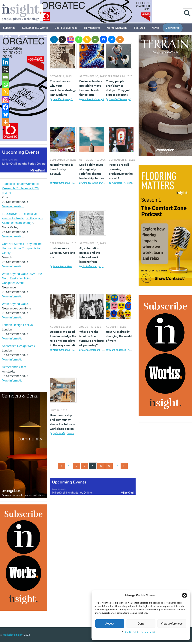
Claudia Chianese (118, 99)
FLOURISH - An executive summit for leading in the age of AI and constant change (22, 218)
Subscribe (9, 27)
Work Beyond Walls (15, 304)
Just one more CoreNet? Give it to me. (62, 252)
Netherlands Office (14, 367)
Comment (75, 99)
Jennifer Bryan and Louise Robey (99, 182)
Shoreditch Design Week (18, 346)
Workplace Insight (13, 634)
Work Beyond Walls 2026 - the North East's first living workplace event (22, 278)
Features (139, 27)
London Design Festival (18, 325)
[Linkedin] (5, 62)
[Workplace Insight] (21, 12)
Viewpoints (173, 27)
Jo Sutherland (89, 266)
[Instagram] (5, 99)
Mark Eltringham (61, 182)
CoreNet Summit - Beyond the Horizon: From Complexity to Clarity (22, 248)
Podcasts (24, 36)
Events (7, 36)
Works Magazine (116, 27)
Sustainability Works (35, 27)
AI (125, 182)
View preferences (172, 623)
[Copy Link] (87, 39)
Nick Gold (117, 182)
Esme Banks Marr (62, 266)
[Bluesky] (112, 39)
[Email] (95, 39)
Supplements (45, 36)
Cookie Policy (132, 632)
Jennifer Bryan (61, 99)
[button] (184, 595)
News (155, 27)
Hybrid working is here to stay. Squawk (61, 169)
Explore (64, 36)
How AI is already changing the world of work (119, 336)
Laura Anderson (117, 349)
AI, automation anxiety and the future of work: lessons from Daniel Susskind (90, 257)
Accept (109, 623)
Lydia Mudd (59, 433)
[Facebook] (103, 39)
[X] (5, 69)
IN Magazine (92, 27)
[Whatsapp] (5, 84)
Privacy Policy (148, 632)
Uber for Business (66, 27)
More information (13, 206)
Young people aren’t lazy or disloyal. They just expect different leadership (118, 90)
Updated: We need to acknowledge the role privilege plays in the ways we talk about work (63, 340)
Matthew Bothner (91, 99)
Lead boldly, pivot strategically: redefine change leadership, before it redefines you (91, 173)
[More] (120, 39)
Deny (141, 623)
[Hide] (3, 129)
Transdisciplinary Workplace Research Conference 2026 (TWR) (21, 188)
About (79, 36)
